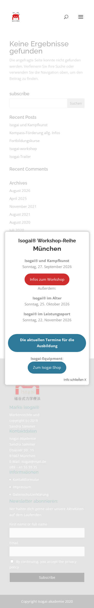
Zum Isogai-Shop (47, 367)
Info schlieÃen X (75, 379)
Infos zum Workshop (47, 279)
